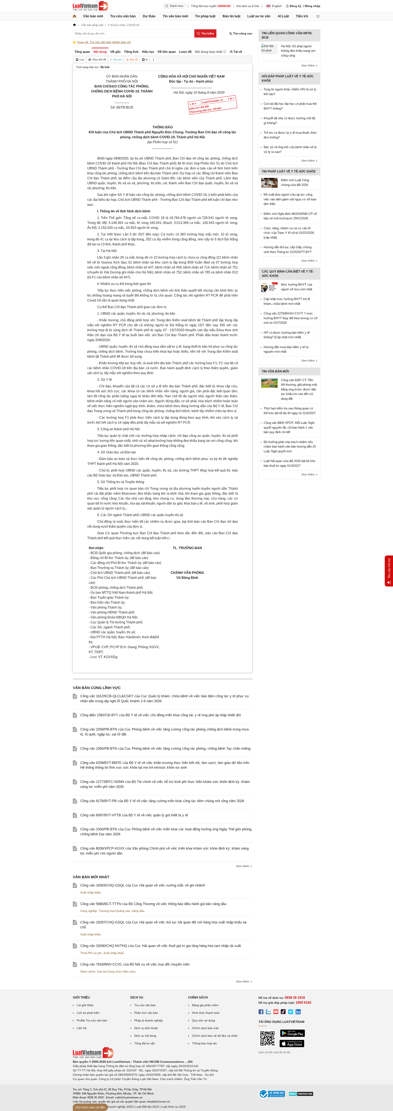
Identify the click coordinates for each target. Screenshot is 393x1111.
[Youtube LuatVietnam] (275, 1012)
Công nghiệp (88, 910)
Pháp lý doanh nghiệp (148, 1020)
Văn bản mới (93, 16)
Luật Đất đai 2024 (147, 1106)
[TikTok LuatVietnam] (283, 1012)
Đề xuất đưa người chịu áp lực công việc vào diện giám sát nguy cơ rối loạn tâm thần (290, 199)
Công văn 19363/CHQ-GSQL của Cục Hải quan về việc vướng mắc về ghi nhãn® (142, 885)
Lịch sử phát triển (88, 1012)
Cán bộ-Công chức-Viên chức (116, 971)
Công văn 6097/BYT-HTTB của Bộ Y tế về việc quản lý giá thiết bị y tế (134, 815)
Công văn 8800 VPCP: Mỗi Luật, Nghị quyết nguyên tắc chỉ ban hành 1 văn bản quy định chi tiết (289, 427)
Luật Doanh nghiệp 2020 (117, 1106)
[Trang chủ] (74, 16)
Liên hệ (81, 1028)
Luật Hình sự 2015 (173, 1106)
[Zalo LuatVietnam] (268, 1012)
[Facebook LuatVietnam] (260, 1012)
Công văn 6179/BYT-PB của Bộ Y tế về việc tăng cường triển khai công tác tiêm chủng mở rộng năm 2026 (162, 801)
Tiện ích (302, 16)
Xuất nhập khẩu (90, 892)
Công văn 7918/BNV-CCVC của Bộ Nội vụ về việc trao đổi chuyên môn (134, 964)
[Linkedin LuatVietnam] (298, 1012)
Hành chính (87, 971)
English (277, 6)
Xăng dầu (138, 910)
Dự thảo (149, 16)
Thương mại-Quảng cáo (114, 910)
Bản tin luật (231, 16)
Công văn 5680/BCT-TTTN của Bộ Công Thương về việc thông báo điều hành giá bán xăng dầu (153, 904)
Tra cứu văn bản (123, 16)
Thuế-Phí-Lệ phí (91, 953)
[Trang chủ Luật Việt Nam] (90, 6)
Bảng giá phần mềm (205, 1005)
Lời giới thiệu (85, 1005)
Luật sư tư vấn (258, 16)
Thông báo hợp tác (204, 1043)
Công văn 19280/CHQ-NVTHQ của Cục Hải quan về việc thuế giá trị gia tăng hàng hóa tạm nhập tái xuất (160, 946)
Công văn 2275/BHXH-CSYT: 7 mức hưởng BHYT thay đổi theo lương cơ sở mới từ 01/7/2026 (291, 318)
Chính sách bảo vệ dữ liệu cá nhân (215, 1035)
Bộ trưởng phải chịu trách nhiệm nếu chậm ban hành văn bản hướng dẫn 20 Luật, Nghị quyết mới (290, 446)
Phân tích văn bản (146, 1012)
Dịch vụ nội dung (145, 1035)
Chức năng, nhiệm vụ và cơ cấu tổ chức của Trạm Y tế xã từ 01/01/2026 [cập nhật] (289, 232)
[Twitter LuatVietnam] (290, 1012)
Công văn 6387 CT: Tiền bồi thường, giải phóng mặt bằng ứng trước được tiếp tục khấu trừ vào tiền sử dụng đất (299, 389)
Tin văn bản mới (175, 16)
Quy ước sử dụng (203, 1020)
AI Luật (283, 16)
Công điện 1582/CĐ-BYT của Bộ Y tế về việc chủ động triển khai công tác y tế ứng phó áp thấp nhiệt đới (160, 715)
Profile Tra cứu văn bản (92, 1020)
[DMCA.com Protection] (301, 1095)
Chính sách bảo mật (205, 1028)
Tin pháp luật (205, 16)
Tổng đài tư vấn (144, 1043)
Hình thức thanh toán (206, 1012)
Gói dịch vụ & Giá (247, 6)
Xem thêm (243, 866)
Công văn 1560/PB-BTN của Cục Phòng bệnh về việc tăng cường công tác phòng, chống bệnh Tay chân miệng (165, 749)
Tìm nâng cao (242, 33)
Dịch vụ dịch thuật (146, 1028)
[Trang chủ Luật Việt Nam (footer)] (93, 1057)
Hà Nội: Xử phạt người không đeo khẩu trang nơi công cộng (298, 50)
